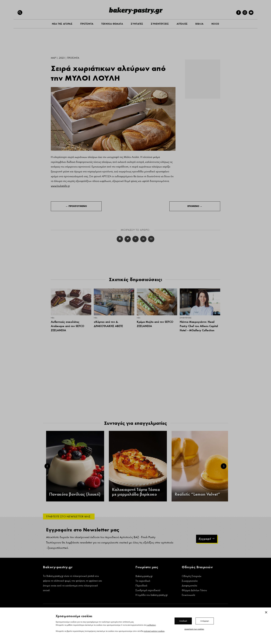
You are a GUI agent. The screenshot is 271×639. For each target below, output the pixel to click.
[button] (20, 12)
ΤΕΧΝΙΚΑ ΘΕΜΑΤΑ (112, 23)
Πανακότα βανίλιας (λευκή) (74, 494)
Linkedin (143, 239)
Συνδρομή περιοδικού (148, 590)
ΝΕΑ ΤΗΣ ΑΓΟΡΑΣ (62, 23)
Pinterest (135, 239)
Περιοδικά (141, 586)
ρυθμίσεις (151, 625)
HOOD (215, 23)
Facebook (119, 239)
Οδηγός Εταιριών (191, 576)
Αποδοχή (183, 621)
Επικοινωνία (188, 595)
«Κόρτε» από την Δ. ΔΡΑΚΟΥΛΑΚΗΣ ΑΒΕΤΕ (108, 324)
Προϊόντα (73, 57)
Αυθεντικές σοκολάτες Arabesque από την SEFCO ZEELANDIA (67, 326)
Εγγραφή (205, 538)
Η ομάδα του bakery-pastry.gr (152, 595)
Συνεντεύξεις (185, 318)
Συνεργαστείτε (190, 581)
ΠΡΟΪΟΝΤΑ (86, 23)
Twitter (127, 239)
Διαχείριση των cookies (194, 629)
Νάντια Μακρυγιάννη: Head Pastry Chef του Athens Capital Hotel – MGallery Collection (199, 326)
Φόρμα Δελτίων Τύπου (194, 590)
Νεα (52, 318)
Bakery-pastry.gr (144, 576)
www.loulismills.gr (60, 186)
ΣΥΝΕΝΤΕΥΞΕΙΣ (160, 23)
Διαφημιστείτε (189, 586)
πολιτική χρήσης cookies (154, 631)
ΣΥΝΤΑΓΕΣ (137, 23)
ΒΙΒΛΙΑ (199, 23)
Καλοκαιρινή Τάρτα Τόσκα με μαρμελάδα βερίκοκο (136, 492)
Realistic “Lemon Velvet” (197, 494)
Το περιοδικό (143, 581)
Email (151, 239)
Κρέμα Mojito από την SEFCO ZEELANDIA (155, 324)
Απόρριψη (204, 621)
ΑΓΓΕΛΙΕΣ (182, 23)
